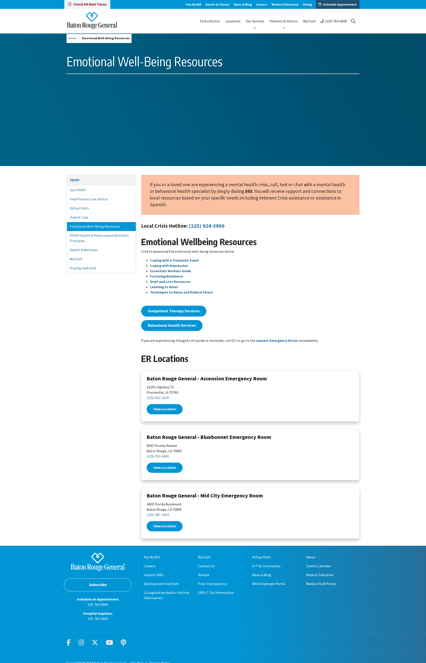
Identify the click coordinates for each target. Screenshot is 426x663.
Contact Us (206, 566)
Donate (203, 575)
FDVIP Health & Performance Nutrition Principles (99, 238)
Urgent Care (79, 217)
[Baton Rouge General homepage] (92, 21)
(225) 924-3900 (207, 226)
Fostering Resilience (166, 276)
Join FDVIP (78, 190)
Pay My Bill (193, 4)
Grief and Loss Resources (170, 281)
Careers (261, 4)
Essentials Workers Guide (170, 271)
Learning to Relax (164, 287)
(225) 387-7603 (158, 514)
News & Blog (243, 4)
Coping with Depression (169, 265)
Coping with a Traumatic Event (174, 260)
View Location (164, 409)
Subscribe (98, 585)
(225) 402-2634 (158, 397)
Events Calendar (318, 566)
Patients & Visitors (284, 21)
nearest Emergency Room (277, 340)
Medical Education (285, 4)
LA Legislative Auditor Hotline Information (166, 595)
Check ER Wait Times (90, 4)
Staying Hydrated (83, 268)
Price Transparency (212, 583)
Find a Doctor (210, 21)
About (311, 557)
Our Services (255, 21)
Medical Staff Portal (321, 583)
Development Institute (161, 583)
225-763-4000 (98, 618)
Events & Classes (217, 4)
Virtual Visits (79, 208)
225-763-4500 (98, 604)
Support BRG (154, 575)
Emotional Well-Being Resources (95, 226)
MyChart (309, 21)
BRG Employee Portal (268, 583)
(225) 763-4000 (336, 21)
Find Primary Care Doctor (89, 199)
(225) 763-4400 (158, 456)
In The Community (266, 566)
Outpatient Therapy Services (174, 311)
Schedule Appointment (340, 4)
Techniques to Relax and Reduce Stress (181, 292)
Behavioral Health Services (172, 325)
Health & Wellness (84, 250)
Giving (307, 4)
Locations (233, 21)
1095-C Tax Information (216, 592)
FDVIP (74, 180)
